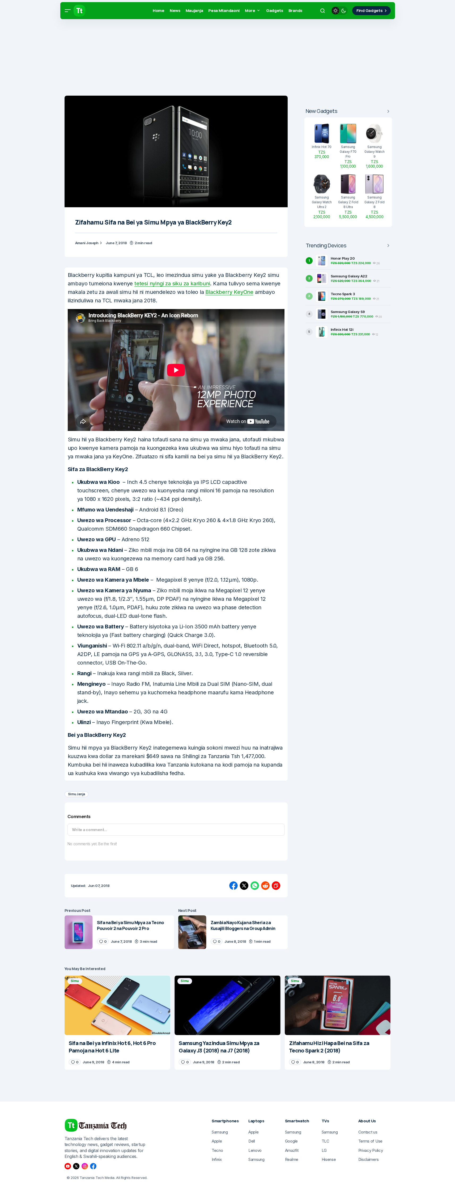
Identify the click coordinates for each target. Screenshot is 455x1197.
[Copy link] (276, 885)
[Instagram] (84, 1166)
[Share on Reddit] (265, 885)
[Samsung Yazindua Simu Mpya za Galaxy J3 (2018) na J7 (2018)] (227, 1005)
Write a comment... (89, 829)
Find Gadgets (369, 10)
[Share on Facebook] (233, 885)
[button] (67, 10)
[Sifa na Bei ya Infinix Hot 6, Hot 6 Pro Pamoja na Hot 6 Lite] (118, 1005)
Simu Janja (76, 794)
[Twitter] (76, 1166)
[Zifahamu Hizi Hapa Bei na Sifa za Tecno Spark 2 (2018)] (338, 1005)
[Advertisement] (159, 58)
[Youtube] (67, 1166)
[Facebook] (93, 1166)
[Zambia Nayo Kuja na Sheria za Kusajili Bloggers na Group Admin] (192, 932)
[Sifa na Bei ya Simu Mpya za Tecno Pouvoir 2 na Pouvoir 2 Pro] (79, 932)
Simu (75, 981)
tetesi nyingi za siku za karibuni (172, 283)
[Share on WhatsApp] (254, 885)
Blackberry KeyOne (229, 292)
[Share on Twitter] (244, 885)
